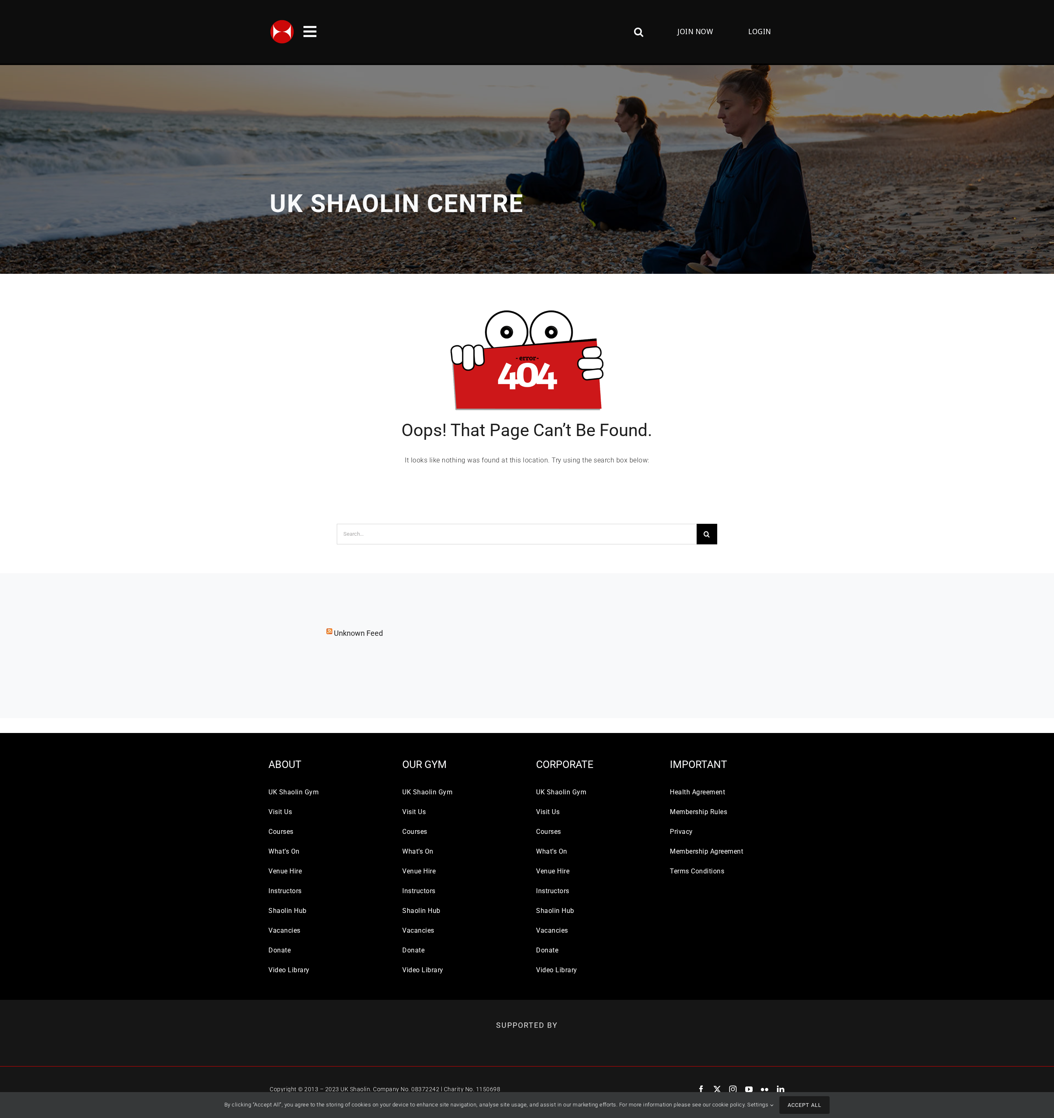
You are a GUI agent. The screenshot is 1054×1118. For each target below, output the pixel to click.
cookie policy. (729, 1105)
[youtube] (749, 1089)
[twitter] (717, 1089)
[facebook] (701, 1089)
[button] (591, 32)
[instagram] (733, 1089)
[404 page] (527, 306)
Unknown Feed (358, 633)
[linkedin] (781, 1089)
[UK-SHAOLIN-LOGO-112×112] (282, 22)
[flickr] (765, 1089)
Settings (758, 1105)
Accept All (804, 1105)
